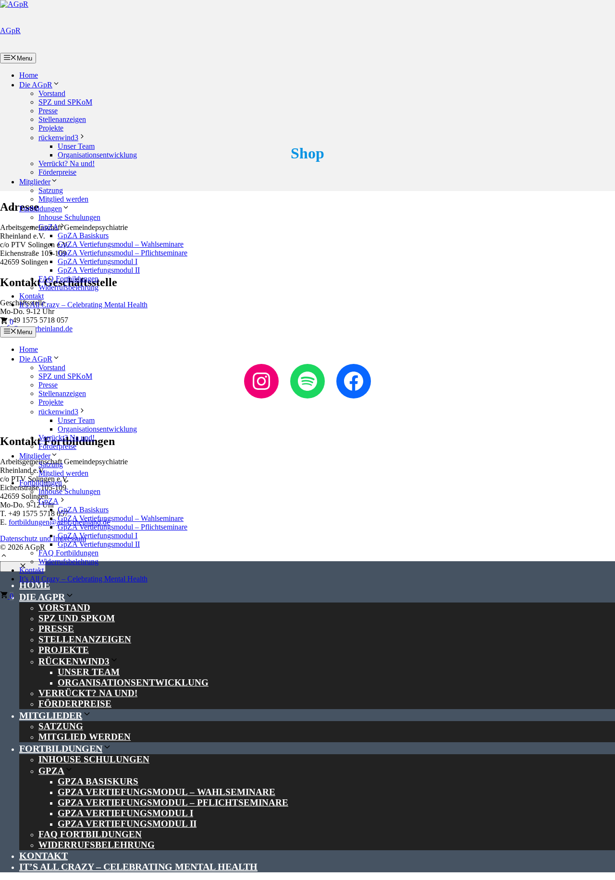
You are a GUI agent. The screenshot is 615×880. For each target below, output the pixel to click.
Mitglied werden (63, 199)
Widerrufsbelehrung (68, 287)
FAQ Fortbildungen (68, 279)
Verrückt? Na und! (66, 163)
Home (28, 75)
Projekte (50, 128)
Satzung (50, 190)
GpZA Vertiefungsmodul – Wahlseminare (121, 244)
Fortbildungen (40, 209)
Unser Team (76, 146)
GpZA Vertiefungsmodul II (99, 270)
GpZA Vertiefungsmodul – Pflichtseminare (122, 253)
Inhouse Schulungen (69, 217)
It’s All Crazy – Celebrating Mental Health (83, 305)
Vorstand (51, 93)
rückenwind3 (58, 137)
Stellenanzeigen (62, 119)
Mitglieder (34, 182)
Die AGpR (35, 85)
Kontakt (31, 296)
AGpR (10, 30)
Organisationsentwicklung (97, 155)
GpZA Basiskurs (83, 235)
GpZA (48, 227)
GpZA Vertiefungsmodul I (97, 261)
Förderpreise (57, 172)
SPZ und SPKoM (65, 102)
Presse (48, 111)
